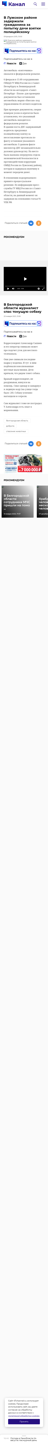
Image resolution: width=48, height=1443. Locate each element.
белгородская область (17, 420)
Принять (24, 1421)
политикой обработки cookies (23, 1416)
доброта (10, 426)
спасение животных (16, 431)
